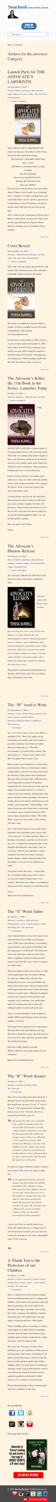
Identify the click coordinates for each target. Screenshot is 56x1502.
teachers (11, 1286)
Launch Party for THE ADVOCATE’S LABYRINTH (26, 76)
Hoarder (33, 254)
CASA (19, 1279)
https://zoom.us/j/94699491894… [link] (28, 177)
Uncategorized (14, 97)
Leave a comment (18, 101)
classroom (27, 1279)
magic (10, 566)
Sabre (31, 94)
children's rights (22, 563)
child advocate (37, 90)
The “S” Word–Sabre (25, 911)
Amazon (11, 396)
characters (20, 920)
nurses (23, 1282)
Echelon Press (13, 1282)
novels (10, 717)
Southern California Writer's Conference (24, 720)
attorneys (26, 90)
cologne (19, 1085)
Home (10, 44)
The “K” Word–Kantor (27, 1076)
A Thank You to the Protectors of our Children (24, 1265)
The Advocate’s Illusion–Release (21, 548)
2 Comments (16, 1091)
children (11, 563)
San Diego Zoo (14, 927)
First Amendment (37, 563)
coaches (35, 1279)
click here (43, 1231)
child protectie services (17, 923)
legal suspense (14, 94)
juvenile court (40, 713)
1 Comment (16, 727)
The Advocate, (26, 1170)
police (29, 1282)
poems (17, 717)
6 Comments (16, 930)
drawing (27, 1085)
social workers (39, 1282)
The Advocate (40, 94)
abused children (14, 90)
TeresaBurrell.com (28, 11)
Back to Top (44, 237)
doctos (43, 1279)
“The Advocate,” (15, 836)
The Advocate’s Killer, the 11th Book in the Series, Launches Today (27, 383)
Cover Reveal (19, 245)
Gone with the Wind (25, 713)
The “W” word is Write (27, 704)
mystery (24, 94)
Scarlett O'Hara (27, 717)
